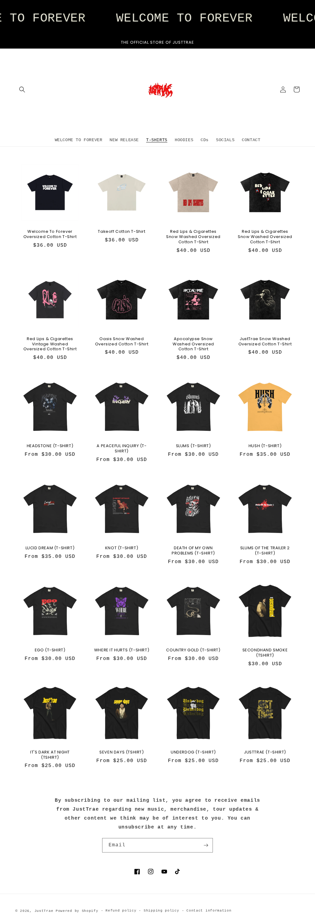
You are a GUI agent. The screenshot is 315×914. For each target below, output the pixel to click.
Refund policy (121, 910)
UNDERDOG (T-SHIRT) (193, 752)
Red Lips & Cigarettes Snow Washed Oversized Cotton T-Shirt (193, 237)
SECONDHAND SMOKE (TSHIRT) (265, 653)
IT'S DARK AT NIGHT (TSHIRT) (50, 755)
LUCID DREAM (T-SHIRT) (50, 548)
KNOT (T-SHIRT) (121, 548)
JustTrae (44, 911)
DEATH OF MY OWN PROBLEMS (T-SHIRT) (193, 551)
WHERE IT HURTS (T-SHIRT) (121, 650)
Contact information (208, 910)
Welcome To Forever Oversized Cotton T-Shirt (50, 234)
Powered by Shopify (77, 911)
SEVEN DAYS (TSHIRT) (121, 752)
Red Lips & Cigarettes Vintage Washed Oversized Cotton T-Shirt (50, 344)
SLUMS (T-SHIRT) (193, 446)
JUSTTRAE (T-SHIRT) (265, 752)
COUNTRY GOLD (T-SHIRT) (193, 650)
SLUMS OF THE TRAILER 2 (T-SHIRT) (265, 551)
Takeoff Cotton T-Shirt (121, 231)
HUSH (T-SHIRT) (265, 446)
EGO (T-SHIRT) (50, 650)
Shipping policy (161, 910)
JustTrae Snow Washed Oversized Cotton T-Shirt (265, 341)
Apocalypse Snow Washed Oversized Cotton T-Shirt (193, 344)
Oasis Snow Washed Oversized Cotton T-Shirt (121, 341)
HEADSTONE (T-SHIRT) (50, 446)
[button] (22, 89)
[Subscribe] (206, 845)
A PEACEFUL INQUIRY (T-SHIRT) (121, 448)
